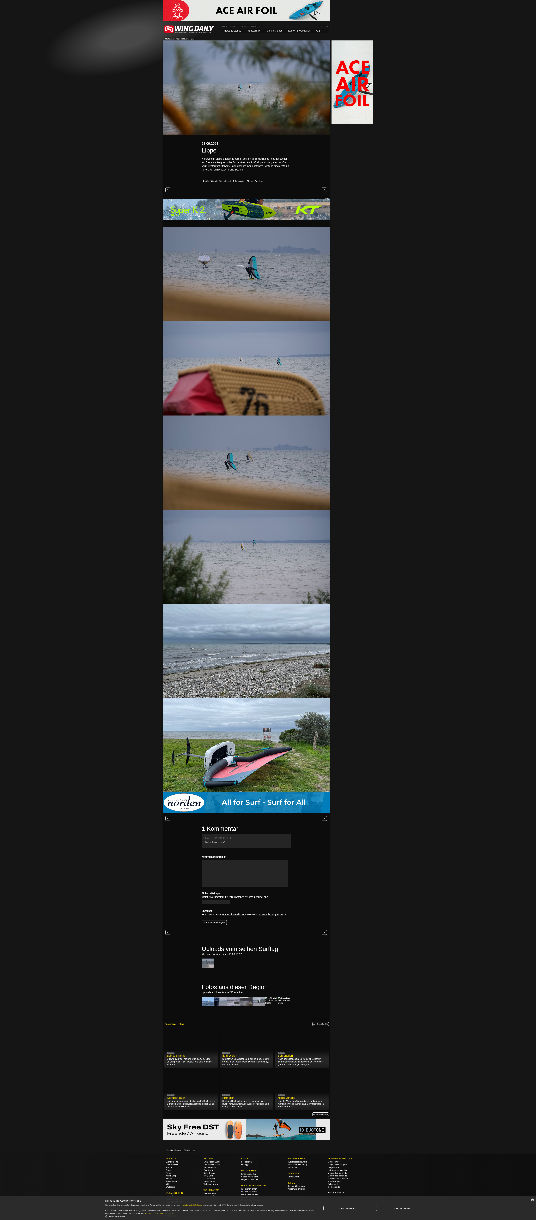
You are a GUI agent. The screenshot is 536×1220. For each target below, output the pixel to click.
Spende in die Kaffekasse (192, 1205)
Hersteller (170, 1196)
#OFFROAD (244, 26)
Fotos (176, 39)
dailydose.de (333, 1167)
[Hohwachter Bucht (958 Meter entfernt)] (271, 1003)
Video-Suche (209, 1181)
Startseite (168, 39)
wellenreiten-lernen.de (338, 1178)
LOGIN (326, 26)
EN (321, 26)
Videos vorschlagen (249, 1177)
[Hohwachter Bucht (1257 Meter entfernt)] (284, 1003)
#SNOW (253, 26)
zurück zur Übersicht (320, 1024)
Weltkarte (259, 181)
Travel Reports (172, 1181)
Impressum (292, 1167)
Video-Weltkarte (210, 1196)
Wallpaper (170, 1187)
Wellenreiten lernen (249, 1194)
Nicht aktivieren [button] (402, 1208)
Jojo (216, 181)
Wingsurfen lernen (249, 1189)
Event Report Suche (212, 1162)
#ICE (260, 26)
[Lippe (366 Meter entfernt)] (233, 1004)
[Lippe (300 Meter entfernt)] (220, 1004)
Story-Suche (209, 1176)
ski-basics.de (334, 1187)
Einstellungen (293, 1177)
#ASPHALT (234, 26)
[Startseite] (189, 33)
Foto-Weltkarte (210, 1193)
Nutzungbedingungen (271, 914)
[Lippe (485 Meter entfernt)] (246, 1004)
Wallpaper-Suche (211, 1184)
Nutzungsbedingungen (297, 1162)
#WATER (225, 26)
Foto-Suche (209, 1170)
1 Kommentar (239, 181)
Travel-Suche (209, 1178)
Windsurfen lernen (249, 1192)
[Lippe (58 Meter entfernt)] (208, 1004)
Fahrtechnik (253, 30)
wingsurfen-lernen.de (337, 1173)
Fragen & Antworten (249, 1179)
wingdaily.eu (333, 1164)
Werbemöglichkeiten (296, 1189)
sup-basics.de (334, 1181)
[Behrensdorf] (208, 967)
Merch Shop (171, 1176)
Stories (169, 1178)
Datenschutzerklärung (234, 914)
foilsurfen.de (333, 1184)
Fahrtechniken (172, 1164)
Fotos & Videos (274, 30)
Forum (169, 1167)
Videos (169, 1184)
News (168, 1173)
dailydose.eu (333, 1170)
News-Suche (209, 1173)
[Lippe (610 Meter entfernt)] (259, 1004)
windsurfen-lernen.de (337, 1176)
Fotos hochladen (248, 1174)
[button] (210, 1216)
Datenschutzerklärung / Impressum (159, 1213)
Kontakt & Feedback (296, 1186)
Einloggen (245, 1164)
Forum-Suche (210, 1167)
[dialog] (268, 1208)
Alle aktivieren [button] (348, 1208)
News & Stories (232, 30)
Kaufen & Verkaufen (299, 30)
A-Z (318, 30)
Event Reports (172, 1162)
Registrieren (246, 1162)
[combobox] (532, 1200)
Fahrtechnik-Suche (212, 1164)
